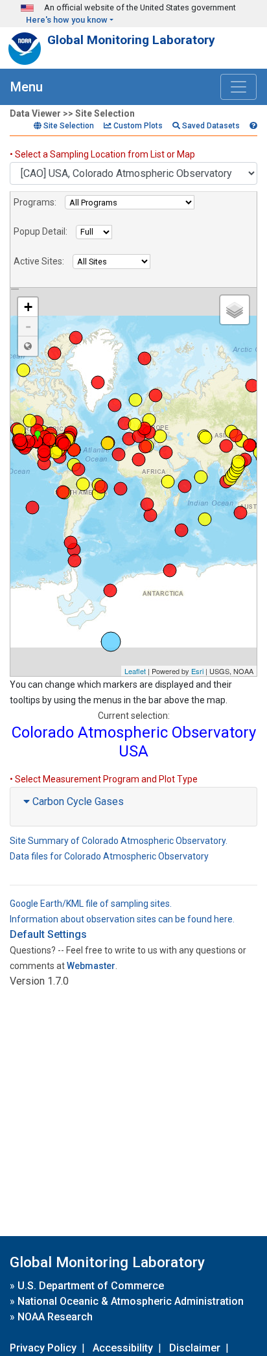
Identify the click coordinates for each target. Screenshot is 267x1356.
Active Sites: (39, 261)
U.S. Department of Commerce (90, 1286)
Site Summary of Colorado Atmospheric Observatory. (118, 841)
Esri (197, 671)
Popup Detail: (40, 231)
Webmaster (91, 966)
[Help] (253, 125)
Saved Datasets (210, 125)
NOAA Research (55, 1317)
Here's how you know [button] (67, 20)
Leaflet (135, 671)
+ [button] (28, 307)
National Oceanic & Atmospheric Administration (130, 1301)
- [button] (28, 326)
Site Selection (67, 125)
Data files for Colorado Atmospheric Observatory (109, 856)
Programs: (35, 202)
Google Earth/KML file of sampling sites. (91, 903)
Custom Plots (137, 125)
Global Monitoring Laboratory (131, 39)
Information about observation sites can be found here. (122, 919)
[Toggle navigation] (238, 87)
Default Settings (48, 934)
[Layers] (234, 310)
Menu (26, 87)
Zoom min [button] (28, 346)
